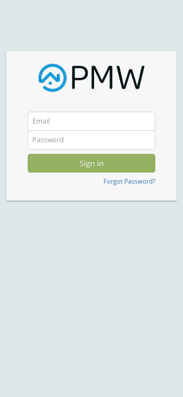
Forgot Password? (129, 181)
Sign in (92, 163)
